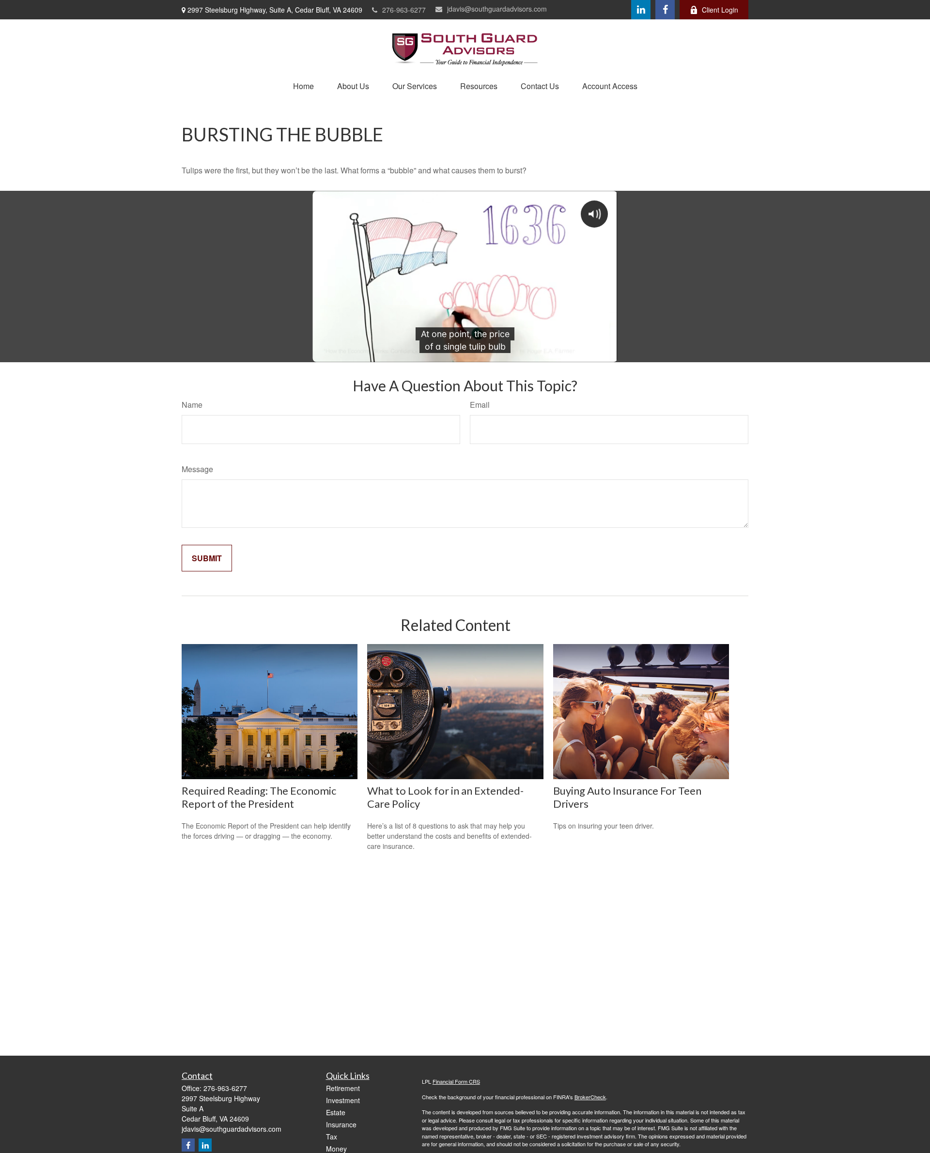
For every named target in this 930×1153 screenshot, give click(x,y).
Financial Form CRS (456, 1081)
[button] (303, 86)
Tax (331, 1136)
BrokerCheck (590, 1097)
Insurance (341, 1124)
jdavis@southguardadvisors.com (497, 9)
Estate (335, 1112)
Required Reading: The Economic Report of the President (259, 797)
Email (480, 404)
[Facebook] (665, 9)
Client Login (720, 10)
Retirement (343, 1088)
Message (197, 469)
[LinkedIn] (641, 9)
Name (192, 404)
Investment (343, 1100)
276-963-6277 (404, 10)
